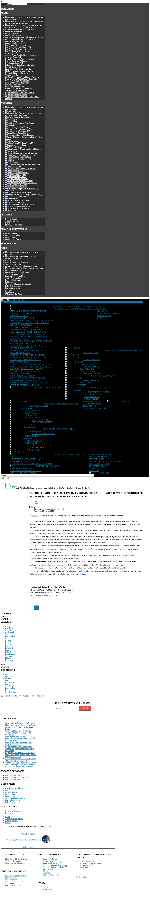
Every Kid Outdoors (13, 280)
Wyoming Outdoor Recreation (69, 454)
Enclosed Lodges (92, 373)
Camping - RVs (87, 369)
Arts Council (10, 884)
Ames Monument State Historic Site (19, 29)
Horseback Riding (94, 394)
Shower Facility (36, 431)
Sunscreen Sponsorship (48, 466)
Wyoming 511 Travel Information (10, 686)
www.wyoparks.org (49, 595)
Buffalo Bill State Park (14, 35)
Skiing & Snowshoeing (43, 433)
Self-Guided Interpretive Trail (60, 429)
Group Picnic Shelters (101, 387)
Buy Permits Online (12, 235)
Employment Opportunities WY (17, 272)
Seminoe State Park (13, 85)
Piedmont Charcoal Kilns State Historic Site (22, 77)
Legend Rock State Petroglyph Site (18, 69)
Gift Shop (81, 385)
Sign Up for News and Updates (72, 702)
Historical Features (98, 392)
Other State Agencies (51, 875)
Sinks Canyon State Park (14, 87)
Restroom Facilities (42, 422)
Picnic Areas (30, 415)
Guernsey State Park (13, 57)
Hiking (77, 390)
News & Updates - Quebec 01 (53, 509)
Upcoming (6, 214)
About (7, 638)
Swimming (27, 438)
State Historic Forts (13, 264)
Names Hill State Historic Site (16, 73)
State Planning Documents (15, 798)
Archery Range (90, 352)
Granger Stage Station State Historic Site (21, 55)
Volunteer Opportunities (14, 274)
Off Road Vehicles (39, 406)
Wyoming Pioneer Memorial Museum (19, 93)
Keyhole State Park (12, 67)
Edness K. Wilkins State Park (16, 43)
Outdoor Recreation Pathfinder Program (21, 266)
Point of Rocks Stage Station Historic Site (21, 79)
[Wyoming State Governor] (46, 842)
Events (8, 223)
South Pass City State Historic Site (18, 89)
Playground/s (33, 417)
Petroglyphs (31, 413)
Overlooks (27, 408)
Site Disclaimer (82, 877)
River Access (30, 424)
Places (5, 13)
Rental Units (10, 796)
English (12, 478)
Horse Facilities (92, 396)
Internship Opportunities (15, 276)
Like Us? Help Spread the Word (17, 262)
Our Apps (124, 401)
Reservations (10, 237)
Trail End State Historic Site (16, 91)
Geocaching (85, 383)
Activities (6, 103)
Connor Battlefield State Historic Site (20, 39)
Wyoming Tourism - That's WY (55, 867)
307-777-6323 (35, 595)
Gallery (8, 640)
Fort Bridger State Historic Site (17, 45)
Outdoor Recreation (13, 861)
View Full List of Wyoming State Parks (73, 306)
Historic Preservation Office (16, 876)
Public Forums (10, 282)
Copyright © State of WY (52, 863)
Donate (8, 260)
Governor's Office (50, 859)
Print (35, 501)
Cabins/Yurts (87, 364)
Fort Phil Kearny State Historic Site (19, 51)
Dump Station (88, 371)
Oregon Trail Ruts (12, 75)
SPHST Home (7, 8)
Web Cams (9, 292)
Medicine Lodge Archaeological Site (19, 71)
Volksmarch (31, 443)
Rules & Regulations (13, 286)
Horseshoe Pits (90, 399)
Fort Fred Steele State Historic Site (18, 49)
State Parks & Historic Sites (16, 859)
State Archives (11, 878)
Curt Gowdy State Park (14, 41)
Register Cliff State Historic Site (17, 83)
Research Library (39, 420)
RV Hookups (30, 427)
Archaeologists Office (14, 882)
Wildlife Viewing (38, 447)
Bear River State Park (13, 31)
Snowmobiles (32, 436)
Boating (79, 362)
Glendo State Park (12, 53)
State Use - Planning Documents (18, 284)
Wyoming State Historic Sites (16, 777)
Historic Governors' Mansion (16, 61)
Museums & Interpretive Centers (61, 403)
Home (7, 626)
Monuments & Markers (14, 270)
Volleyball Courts (41, 445)
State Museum (11, 880)
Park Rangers (8, 243)
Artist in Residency (12, 221)
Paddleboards (33, 410)
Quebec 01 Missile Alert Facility (17, 81)
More (4, 248)
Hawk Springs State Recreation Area (19, 59)
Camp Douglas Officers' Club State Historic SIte (24, 37)
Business (46, 873)
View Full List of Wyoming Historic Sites (76, 309)
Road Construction (10, 691)
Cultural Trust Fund (13, 886)
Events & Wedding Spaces (104, 376)
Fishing (78, 378)
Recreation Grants (12, 288)
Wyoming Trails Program (48, 387)
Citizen (45, 871)
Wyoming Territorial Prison (16, 95)
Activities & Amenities (9, 629)
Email (36, 503)
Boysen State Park (12, 33)
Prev (36, 607)
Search (3, 4)
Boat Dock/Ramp (91, 359)
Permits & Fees (11, 233)
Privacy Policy (48, 861)
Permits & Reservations (14, 229)
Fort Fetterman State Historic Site (18, 47)
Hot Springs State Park (14, 63)
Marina (23, 401)
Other (21, 452)
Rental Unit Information (14, 239)
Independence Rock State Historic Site (20, 65)
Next (36, 609)
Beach (76, 355)
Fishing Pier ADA (92, 380)
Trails (77, 348)
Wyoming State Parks (13, 775)
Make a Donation (9, 659)
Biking (77, 357)
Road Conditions (9, 675)
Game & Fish (48, 869)
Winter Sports (34, 450)
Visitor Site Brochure (13, 278)
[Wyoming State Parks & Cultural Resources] (23, 840)
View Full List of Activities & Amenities (121, 350)
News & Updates (11, 219)
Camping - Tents (91, 366)
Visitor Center (34, 440)
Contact (8, 290)
